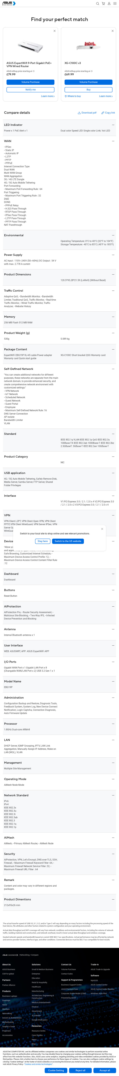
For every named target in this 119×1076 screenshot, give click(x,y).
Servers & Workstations (12, 1018)
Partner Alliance (8, 985)
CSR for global (8, 974)
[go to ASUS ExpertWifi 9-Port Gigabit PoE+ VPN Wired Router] (30, 46)
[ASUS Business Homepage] (9, 3)
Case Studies (37, 1035)
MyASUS (94, 980)
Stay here (43, 541)
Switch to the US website (68, 541)
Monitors (6, 1009)
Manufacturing (38, 991)
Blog (33, 1044)
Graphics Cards (8, 1026)
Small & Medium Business (42, 969)
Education (36, 978)
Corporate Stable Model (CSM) (73, 993)
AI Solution (36, 1015)
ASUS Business (8, 969)
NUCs (4, 1005)
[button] (97, 3)
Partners (6, 980)
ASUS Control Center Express (102, 989)
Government (37, 1011)
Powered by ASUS (68, 998)
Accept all (105, 1070)
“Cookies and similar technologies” (38, 1064)
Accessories (7, 1035)
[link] (30, 89)
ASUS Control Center (99, 985)
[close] (102, 529)
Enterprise (36, 974)
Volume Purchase (68, 969)
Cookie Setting (56, 1070)
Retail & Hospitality (39, 982)
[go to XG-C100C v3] (88, 46)
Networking (7, 1013)
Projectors (6, 1031)
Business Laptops (9, 996)
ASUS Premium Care (69, 989)
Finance (35, 1007)
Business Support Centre (71, 985)
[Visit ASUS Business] (10, 955)
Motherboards (8, 1022)
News (34, 1039)
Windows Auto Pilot (99, 993)
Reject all (80, 1070)
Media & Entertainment (41, 1002)
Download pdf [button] (89, 112)
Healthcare (36, 987)
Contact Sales (67, 974)
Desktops (6, 1000)
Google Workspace (39, 1020)
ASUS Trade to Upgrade (100, 969)
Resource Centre (38, 1031)
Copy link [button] (110, 112)
